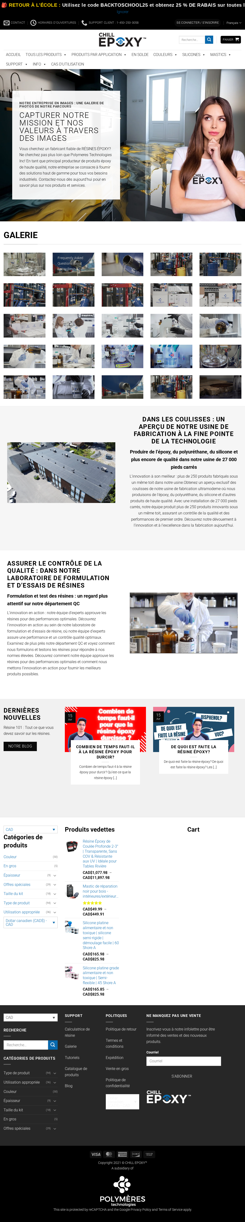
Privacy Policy (141, 1210)
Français (232, 23)
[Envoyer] (209, 40)
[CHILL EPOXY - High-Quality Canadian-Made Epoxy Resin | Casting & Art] (122, 39)
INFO (37, 64)
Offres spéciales (17, 884)
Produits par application (97, 54)
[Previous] (71, 754)
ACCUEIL (13, 54)
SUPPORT (14, 64)
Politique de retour (121, 1029)
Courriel (152, 1052)
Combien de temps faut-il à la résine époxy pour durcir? (105, 752)
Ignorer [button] (122, 12)
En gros (10, 866)
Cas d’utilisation (67, 64)
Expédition (114, 1057)
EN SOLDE (140, 54)
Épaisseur (12, 875)
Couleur (10, 857)
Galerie (71, 1046)
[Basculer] (55, 875)
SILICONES (191, 54)
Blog (68, 1086)
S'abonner (182, 1076)
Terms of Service (170, 1210)
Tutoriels (72, 1057)
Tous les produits (43, 54)
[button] (197, 23)
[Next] (228, 754)
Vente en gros (117, 1068)
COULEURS (162, 54)
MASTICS (218, 54)
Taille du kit (13, 893)
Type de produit (17, 903)
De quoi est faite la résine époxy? (194, 749)
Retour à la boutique (214, 890)
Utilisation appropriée (22, 912)
